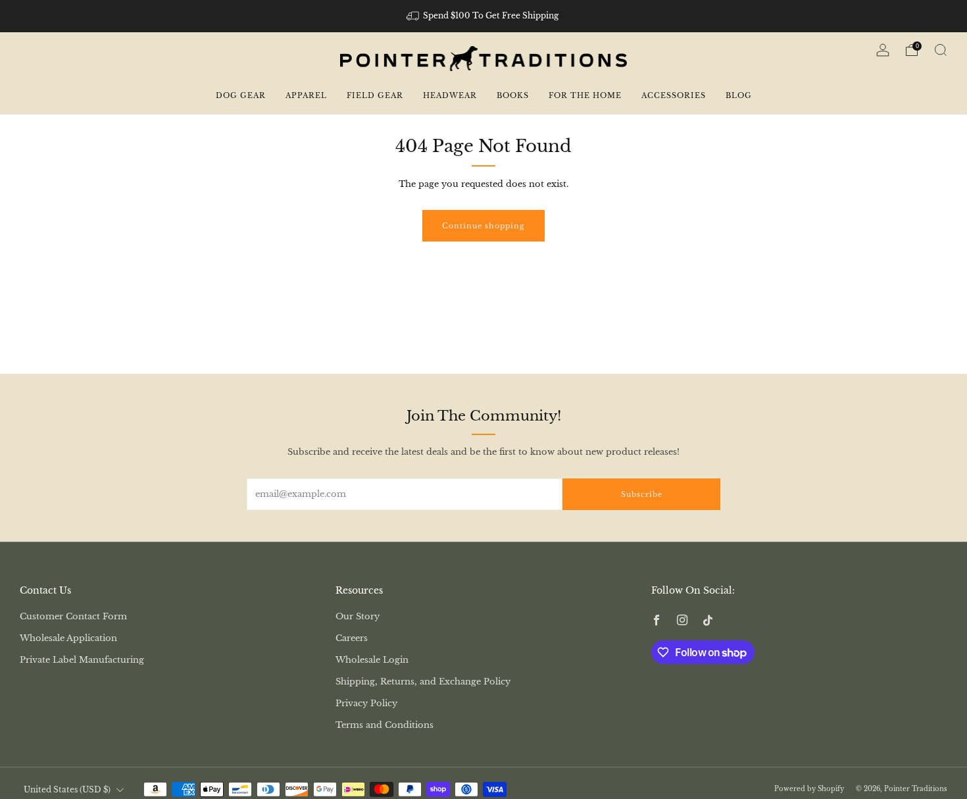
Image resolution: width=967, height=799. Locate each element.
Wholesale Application (68, 638)
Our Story (357, 616)
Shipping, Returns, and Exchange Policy (422, 681)
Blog (739, 95)
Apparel (306, 95)
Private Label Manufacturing (82, 659)
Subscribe (641, 494)
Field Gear (375, 95)
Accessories (673, 95)
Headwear (450, 95)
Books (513, 95)
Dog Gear (241, 95)
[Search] (940, 50)
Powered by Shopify (809, 789)
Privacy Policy (366, 703)
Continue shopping (483, 225)
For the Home (585, 95)
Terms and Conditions (384, 725)
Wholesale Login (372, 659)
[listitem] (483, 16)
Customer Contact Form (73, 616)
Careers (351, 638)
